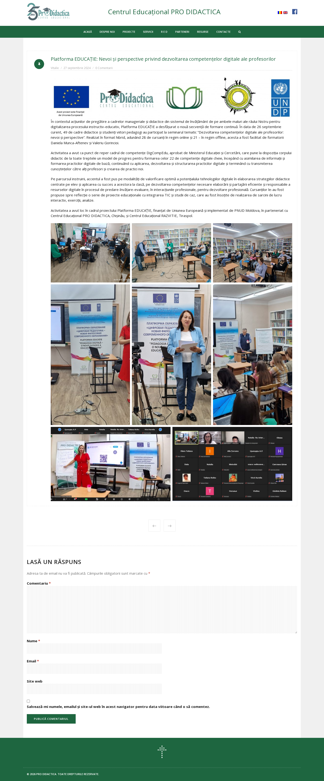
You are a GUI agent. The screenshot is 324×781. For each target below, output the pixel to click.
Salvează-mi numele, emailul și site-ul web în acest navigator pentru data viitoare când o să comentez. (118, 706)
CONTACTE (223, 31)
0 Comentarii (104, 68)
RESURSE (202, 31)
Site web (34, 681)
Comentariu (39, 583)
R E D (164, 31)
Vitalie (55, 68)
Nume (33, 640)
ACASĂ (87, 31)
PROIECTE (129, 31)
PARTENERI (182, 31)
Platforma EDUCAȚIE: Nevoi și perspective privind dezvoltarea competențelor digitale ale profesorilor (163, 59)
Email (33, 661)
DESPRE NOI (107, 31)
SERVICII (148, 31)
